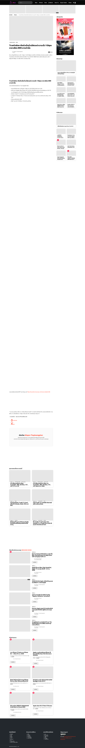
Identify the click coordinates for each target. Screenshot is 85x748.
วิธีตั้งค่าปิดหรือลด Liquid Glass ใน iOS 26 (65, 126)
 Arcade (46, 735)
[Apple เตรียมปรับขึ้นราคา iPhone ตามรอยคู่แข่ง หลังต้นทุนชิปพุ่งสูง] (66, 65)
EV (10, 740)
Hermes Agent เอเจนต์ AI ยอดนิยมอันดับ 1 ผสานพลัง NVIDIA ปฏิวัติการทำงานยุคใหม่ (42, 610)
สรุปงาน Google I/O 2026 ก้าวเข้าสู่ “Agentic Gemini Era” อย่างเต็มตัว (66, 12)
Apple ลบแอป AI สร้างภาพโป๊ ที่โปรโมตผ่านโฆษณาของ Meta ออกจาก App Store (61, 158)
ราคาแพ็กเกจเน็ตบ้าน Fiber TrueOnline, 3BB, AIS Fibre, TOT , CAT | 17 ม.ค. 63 (19, 485)
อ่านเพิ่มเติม (34, 562)
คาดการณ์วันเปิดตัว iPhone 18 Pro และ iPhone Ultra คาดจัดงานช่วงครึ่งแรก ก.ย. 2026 (71, 95)
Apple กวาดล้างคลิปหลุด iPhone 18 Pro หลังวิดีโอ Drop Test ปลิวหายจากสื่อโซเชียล (42, 654)
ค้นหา (19, 2)
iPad (45, 2)
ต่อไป (75, 9)
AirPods (11, 739)
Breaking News (27, 550)
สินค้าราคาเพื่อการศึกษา (14, 742)
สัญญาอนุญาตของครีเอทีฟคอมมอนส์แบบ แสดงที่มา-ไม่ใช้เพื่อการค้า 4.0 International (68, 738)
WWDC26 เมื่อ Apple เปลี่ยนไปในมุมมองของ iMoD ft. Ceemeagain (50, 12)
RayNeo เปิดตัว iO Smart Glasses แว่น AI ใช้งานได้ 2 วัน (70, 106)
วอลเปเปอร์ (46, 736)
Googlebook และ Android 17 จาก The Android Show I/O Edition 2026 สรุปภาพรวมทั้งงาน (42, 623)
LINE (45, 737)
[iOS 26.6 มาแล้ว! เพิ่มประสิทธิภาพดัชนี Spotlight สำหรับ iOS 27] (42, 672)
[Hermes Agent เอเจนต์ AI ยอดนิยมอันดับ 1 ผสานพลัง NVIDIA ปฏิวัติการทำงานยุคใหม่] (19, 612)
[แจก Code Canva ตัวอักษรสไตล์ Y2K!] (71, 142)
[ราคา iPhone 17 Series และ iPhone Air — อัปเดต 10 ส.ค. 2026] (19, 645)
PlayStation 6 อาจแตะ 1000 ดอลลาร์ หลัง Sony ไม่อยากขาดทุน (71, 136)
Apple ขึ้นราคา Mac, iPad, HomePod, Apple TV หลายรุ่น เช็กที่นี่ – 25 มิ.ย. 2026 (33, 11)
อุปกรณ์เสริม (12, 741)
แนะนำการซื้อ (29, 738)
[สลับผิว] (73, 3)
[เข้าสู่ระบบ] (75, 2)
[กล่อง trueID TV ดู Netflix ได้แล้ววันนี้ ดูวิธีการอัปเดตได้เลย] (42, 495)
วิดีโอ (28, 734)
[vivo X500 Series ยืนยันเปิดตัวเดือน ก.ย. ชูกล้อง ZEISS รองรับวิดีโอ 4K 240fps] (61, 89)
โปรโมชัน (28, 735)
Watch (11, 737)
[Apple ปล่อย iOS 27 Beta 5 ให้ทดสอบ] (42, 698)
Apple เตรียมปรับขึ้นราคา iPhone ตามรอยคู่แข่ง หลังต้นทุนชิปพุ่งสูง (66, 73)
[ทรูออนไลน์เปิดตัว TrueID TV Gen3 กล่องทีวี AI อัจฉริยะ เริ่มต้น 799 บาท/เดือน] (19, 495)
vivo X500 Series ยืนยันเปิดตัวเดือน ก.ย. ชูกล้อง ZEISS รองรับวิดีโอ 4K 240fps (61, 95)
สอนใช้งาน (29, 736)
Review (45, 520)
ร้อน (11, 552)
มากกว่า (13, 656)
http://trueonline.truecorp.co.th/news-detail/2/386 (39, 392)
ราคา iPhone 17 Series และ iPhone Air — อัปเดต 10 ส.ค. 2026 (19, 653)
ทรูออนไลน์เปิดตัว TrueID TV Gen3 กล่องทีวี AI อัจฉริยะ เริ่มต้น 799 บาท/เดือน (19, 504)
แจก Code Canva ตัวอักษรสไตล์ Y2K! (71, 146)
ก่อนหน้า (9, 9)
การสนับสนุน (29, 737)
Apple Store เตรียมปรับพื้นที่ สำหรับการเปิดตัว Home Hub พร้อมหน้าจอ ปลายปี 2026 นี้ (61, 106)
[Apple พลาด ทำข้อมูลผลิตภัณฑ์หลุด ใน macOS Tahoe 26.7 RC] (71, 78)
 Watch (51, 2)
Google (46, 738)
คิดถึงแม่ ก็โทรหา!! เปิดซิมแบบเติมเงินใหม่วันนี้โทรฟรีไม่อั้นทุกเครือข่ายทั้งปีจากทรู (19, 523)
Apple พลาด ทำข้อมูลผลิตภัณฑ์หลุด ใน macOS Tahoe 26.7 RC (70, 84)
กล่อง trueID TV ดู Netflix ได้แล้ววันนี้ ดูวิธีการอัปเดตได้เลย (42, 503)
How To (57, 2)
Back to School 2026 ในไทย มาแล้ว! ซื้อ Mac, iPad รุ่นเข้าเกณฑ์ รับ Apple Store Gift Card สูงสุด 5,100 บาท (17, 11)
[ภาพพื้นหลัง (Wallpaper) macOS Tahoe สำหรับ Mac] (61, 131)
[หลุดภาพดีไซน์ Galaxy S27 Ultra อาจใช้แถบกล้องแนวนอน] (61, 78)
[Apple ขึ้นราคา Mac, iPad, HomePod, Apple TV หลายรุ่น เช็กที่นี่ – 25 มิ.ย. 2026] (34, 9)
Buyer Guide (63, 2)
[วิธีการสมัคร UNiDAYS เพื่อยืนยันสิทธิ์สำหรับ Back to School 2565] (19, 698)
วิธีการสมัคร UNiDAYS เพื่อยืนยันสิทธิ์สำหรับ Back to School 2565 (19, 706)
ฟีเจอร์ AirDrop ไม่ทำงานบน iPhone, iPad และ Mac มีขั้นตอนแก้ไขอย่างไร (19, 680)
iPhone (41, 2)
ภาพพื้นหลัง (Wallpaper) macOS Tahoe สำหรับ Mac (60, 136)
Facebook (46, 739)
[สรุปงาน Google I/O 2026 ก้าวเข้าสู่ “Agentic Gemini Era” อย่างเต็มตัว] (67, 9)
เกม (45, 734)
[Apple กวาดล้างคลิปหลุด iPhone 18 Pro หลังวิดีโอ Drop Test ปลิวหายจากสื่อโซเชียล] (42, 645)
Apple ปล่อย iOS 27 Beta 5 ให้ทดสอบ (42, 705)
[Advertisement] (31, 69)
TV (11, 738)
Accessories (40, 520)
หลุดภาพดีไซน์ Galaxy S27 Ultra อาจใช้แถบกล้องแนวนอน (61, 84)
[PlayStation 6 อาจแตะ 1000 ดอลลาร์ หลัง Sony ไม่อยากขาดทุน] (71, 131)
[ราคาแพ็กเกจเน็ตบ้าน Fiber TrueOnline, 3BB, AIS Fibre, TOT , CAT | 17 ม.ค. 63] (19, 476)
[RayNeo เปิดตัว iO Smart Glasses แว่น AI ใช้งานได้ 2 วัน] (71, 100)
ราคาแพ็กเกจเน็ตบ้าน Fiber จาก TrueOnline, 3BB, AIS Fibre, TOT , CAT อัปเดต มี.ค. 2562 (42, 485)
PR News (16, 520)
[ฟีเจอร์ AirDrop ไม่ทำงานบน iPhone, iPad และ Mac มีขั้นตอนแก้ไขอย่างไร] (19, 672)
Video (70, 2)
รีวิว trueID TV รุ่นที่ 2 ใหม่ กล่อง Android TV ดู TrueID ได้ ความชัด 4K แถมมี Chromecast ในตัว (42, 523)
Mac (36, 2)
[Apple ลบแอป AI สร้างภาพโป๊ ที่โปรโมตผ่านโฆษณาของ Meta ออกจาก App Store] (61, 153)
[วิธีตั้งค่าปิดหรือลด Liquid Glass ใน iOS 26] (66, 119)
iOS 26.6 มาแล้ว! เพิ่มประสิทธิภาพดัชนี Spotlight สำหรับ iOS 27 (42, 680)
